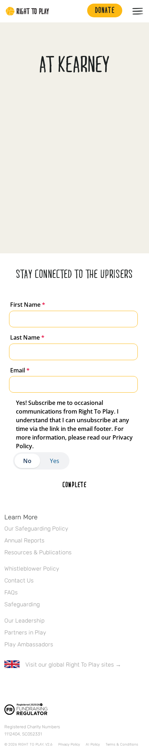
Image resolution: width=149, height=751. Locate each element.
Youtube (69, 686)
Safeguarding (22, 604)
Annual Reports (24, 540)
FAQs (11, 592)
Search (78, 11)
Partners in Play (25, 632)
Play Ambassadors (28, 644)
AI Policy (93, 744)
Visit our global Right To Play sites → (73, 664)
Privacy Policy (69, 744)
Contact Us (19, 580)
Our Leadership (24, 620)
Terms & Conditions (122, 744)
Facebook (8, 686)
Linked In (54, 686)
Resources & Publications (38, 552)
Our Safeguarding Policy (36, 528)
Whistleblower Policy (31, 568)
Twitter (23, 686)
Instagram (39, 686)
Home (27, 11)
